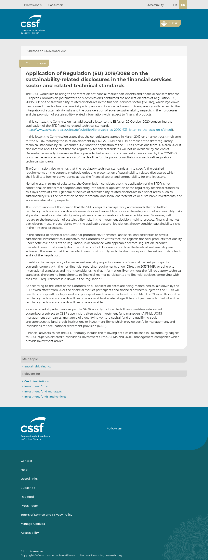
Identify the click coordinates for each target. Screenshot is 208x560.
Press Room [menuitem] (29, 506)
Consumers (55, 5)
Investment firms (36, 386)
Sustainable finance (37, 366)
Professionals (32, 5)
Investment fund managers (43, 391)
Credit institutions (36, 381)
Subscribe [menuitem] (28, 488)
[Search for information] (150, 25)
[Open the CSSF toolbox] (155, 25)
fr (175, 5)
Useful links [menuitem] (29, 478)
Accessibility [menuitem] (30, 533)
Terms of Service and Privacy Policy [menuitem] (46, 514)
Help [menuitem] (24, 470)
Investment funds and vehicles (45, 396)
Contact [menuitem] (26, 461)
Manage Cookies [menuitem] (33, 524)
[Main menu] (184, 22)
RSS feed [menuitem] (27, 497)
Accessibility (155, 5)
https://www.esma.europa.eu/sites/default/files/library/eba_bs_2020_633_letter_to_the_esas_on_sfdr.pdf (99, 130)
